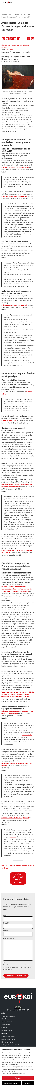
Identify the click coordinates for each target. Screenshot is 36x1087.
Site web (6, 931)
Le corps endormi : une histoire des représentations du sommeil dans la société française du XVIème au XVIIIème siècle (16, 589)
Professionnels (6, 1030)
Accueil (3, 14)
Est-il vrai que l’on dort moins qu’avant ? (15, 818)
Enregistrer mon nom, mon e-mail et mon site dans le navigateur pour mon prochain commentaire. (17, 967)
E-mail (6, 923)
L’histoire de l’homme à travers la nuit (14, 196)
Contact (4, 1027)
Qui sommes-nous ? (8, 1036)
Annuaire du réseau (8, 1039)
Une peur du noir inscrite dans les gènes (15, 167)
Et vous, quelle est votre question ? (18, 878)
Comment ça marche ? (9, 1016)
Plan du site (5, 1019)
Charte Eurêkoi (6, 1022)
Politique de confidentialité (16, 1074)
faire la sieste (27, 735)
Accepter (18, 1078)
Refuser (27, 1083)
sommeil (13, 837)
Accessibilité (5, 1025)
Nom (5, 915)
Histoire (9, 14)
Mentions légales (7, 1042)
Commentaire (8, 939)
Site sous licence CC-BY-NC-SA (18, 1010)
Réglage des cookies (11, 1083)
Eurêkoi (4, 866)
